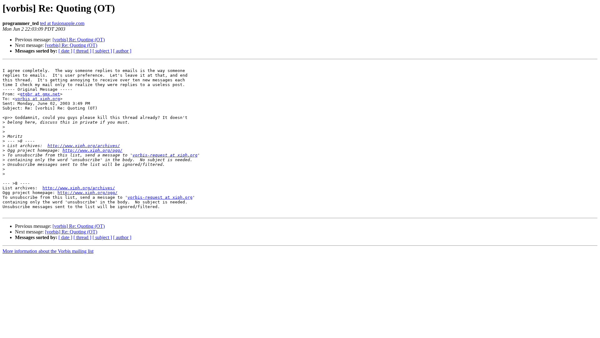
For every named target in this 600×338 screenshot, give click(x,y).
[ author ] (122, 51)
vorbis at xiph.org (37, 98)
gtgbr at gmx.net (40, 94)
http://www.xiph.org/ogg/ (92, 150)
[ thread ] (82, 51)
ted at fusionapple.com (62, 23)
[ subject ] (102, 51)
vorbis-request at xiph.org (165, 155)
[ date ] (65, 51)
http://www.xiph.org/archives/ (84, 145)
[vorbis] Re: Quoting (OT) (78, 39)
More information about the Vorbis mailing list (47, 251)
